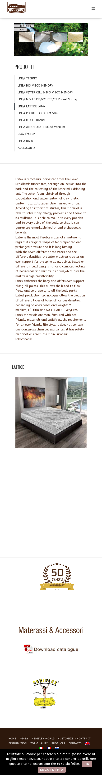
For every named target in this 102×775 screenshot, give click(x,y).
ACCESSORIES (27, 148)
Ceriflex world (43, 738)
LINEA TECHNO (27, 78)
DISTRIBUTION (18, 743)
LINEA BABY (25, 141)
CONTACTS (75, 743)
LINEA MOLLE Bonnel (31, 120)
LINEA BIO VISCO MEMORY (35, 85)
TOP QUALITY (39, 743)
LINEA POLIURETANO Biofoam (38, 113)
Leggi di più (51, 769)
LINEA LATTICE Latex (31, 106)
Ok (87, 764)
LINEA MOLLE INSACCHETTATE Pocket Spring (47, 99)
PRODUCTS (58, 743)
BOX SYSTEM (26, 134)
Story (24, 738)
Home (12, 738)
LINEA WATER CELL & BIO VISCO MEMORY (45, 92)
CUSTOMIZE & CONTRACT (74, 738)
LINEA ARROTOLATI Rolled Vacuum (41, 127)
